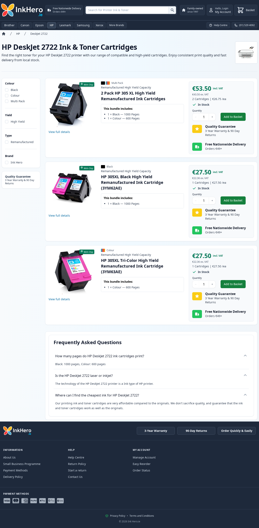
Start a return (77, 470)
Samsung (83, 25)
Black (14, 90)
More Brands (116, 25)
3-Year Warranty (155, 431)
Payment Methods (15, 470)
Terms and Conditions (142, 515)
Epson (39, 25)
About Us (9, 457)
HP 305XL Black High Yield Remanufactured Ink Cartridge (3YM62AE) (132, 182)
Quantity (197, 110)
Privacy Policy (117, 515)
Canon (25, 25)
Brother (9, 25)
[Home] (4, 34)
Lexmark (65, 25)
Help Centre (76, 457)
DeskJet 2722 (39, 34)
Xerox (99, 25)
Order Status (141, 470)
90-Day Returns (196, 431)
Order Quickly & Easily (236, 431)
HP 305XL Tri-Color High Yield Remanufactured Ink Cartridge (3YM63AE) (132, 266)
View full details (59, 132)
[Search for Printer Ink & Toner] (172, 10)
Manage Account (144, 457)
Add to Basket (235, 118)
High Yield (18, 121)
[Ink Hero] (22, 10)
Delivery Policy (13, 477)
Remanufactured (22, 142)
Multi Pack (18, 101)
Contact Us (75, 477)
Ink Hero (16, 162)
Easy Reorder (142, 464)
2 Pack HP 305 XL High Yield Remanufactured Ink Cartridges (133, 95)
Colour (15, 95)
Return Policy (77, 464)
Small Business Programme (21, 464)
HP (51, 25)
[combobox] (131, 10)
